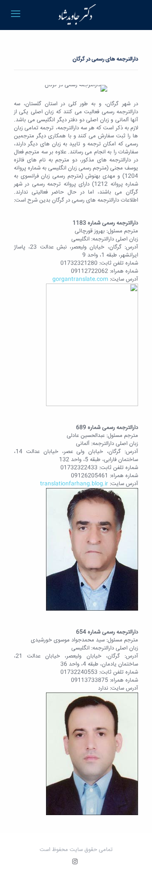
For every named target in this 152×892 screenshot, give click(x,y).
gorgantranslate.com (80, 279)
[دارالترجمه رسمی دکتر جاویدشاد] (76, 14)
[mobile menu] (15, 15)
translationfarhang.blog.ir (74, 484)
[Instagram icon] (75, 862)
